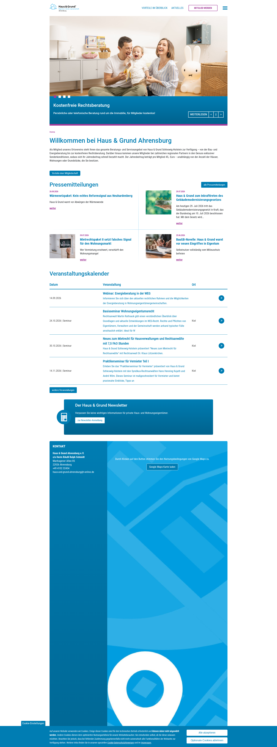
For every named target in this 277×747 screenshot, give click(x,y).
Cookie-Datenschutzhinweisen (120, 742)
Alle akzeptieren (207, 732)
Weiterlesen (198, 114)
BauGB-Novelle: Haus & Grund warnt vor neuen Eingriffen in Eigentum (199, 241)
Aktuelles (177, 7)
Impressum (146, 742)
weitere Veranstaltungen (63, 390)
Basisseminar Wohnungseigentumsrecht (128, 311)
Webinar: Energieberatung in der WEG (127, 293)
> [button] (221, 114)
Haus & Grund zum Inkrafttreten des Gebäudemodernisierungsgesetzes (199, 198)
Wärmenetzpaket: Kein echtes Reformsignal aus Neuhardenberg (91, 196)
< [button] (212, 114)
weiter (53, 208)
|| (216, 114)
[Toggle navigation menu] (225, 8)
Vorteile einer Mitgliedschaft (65, 173)
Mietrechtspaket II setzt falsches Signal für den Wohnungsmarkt (105, 241)
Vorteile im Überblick (155, 7)
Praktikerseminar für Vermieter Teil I (126, 361)
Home (52, 132)
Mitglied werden (203, 8)
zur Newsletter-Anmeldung (90, 420)
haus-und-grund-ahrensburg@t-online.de (73, 472)
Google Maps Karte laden (162, 466)
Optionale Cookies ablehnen (207, 740)
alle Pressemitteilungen (214, 184)
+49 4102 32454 (61, 468)
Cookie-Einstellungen (33, 723)
